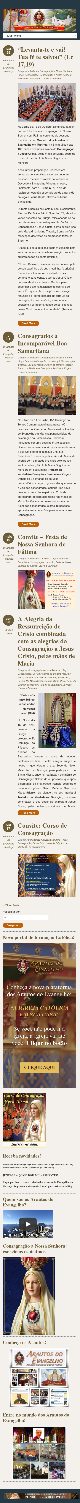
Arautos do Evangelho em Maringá (42, 361)
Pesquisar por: (11, 911)
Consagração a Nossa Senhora (56, 71)
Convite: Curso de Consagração (42, 829)
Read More (28, 323)
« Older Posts (11, 905)
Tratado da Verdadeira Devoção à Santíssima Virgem (44, 368)
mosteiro (22, 364)
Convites (44, 558)
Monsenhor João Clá (35, 677)
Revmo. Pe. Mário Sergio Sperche (35, 680)
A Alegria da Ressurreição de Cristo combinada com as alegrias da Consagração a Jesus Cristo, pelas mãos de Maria (46, 641)
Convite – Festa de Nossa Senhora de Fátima (42, 544)
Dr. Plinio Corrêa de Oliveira (47, 673)
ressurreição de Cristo (58, 677)
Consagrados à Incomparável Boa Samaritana (42, 343)
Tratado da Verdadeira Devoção (55, 684)
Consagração (32, 74)
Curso (36, 843)
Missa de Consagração (29, 78)
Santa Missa (59, 680)
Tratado (69, 364)
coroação (49, 562)
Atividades (33, 71)
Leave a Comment (52, 78)
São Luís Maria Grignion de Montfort (46, 364)
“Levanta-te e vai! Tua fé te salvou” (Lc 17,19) (45, 57)
